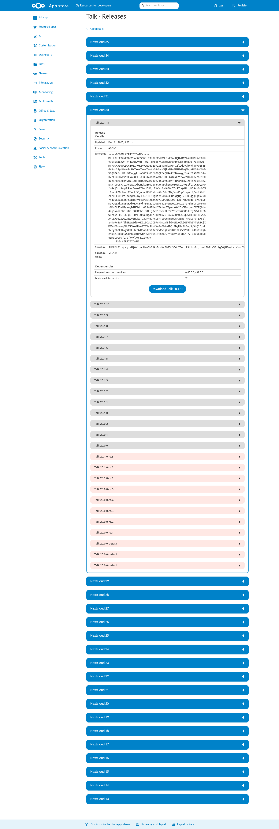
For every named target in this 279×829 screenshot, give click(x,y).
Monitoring (47, 92)
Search (44, 129)
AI (40, 36)
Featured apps (49, 27)
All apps (44, 18)
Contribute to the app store (110, 824)
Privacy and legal (153, 824)
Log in (217, 5)
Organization (48, 120)
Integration (47, 83)
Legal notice (185, 824)
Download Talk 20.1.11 (167, 289)
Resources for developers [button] (96, 5)
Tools (42, 157)
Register (239, 5)
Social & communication (56, 148)
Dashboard (47, 55)
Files (42, 64)
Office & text (47, 111)
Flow (42, 167)
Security (44, 139)
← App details (96, 29)
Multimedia (47, 102)
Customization (49, 46)
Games (44, 73)
